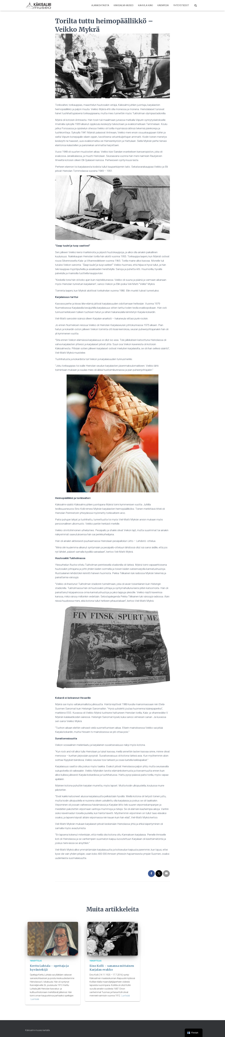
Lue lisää (35, 999)
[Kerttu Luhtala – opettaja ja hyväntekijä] (53, 938)
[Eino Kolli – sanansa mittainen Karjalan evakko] (112, 938)
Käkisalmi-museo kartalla (37, 1030)
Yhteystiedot (181, 5)
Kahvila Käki (145, 5)
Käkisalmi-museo (123, 5)
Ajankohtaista (100, 5)
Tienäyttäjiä (36, 961)
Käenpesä (163, 5)
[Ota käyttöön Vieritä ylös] (219, 1031)
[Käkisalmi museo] (38, 5)
